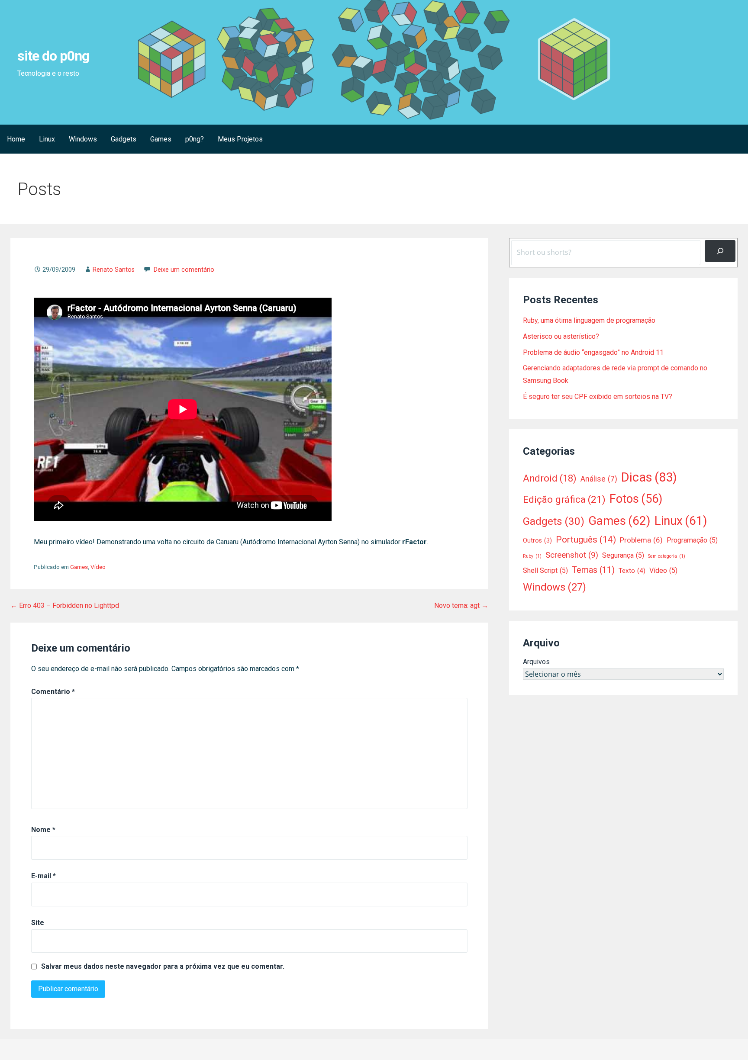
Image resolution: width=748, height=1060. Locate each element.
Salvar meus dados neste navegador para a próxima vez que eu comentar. (162, 966)
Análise (598, 479)
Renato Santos (114, 269)
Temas (593, 570)
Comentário (53, 691)
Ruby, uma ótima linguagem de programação (589, 320)
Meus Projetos (240, 139)
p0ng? (194, 139)
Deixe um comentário (184, 269)
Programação (692, 540)
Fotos (635, 499)
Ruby (532, 556)
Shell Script (545, 570)
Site (37, 923)
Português (586, 539)
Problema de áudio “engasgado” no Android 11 (593, 352)
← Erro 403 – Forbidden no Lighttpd (64, 605)
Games (160, 139)
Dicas (649, 477)
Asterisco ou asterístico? (561, 336)
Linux (47, 139)
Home (16, 139)
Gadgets (123, 139)
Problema (641, 540)
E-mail (43, 876)
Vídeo (98, 566)
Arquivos (536, 662)
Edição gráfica (564, 499)
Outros (537, 540)
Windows (83, 139)
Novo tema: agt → (461, 605)
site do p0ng (53, 56)
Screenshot (571, 555)
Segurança (623, 555)
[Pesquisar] (720, 250)
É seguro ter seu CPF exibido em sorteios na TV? (597, 396)
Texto (632, 571)
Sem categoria (666, 556)
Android (550, 478)
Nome (43, 830)
